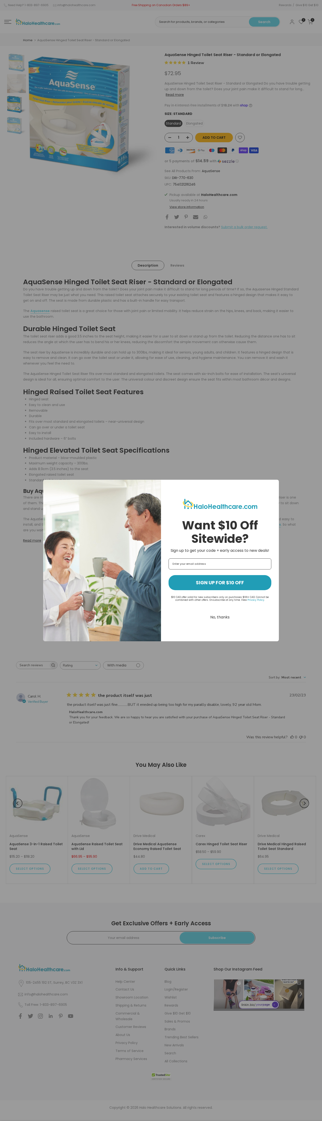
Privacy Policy (256, 600)
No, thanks (220, 617)
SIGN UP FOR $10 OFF (220, 582)
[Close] (273, 485)
